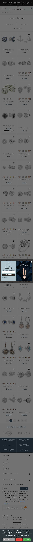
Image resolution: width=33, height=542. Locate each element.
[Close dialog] (31, 262)
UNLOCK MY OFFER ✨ (9, 274)
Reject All (19, 539)
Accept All (26, 539)
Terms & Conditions (18, 536)
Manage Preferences (9, 539)
